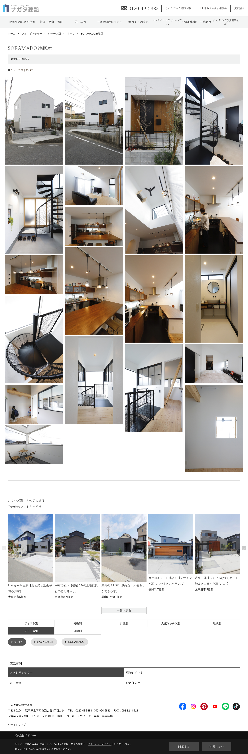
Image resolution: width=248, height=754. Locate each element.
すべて (19, 641)
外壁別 (124, 623)
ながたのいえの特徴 (22, 22)
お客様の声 (133, 683)
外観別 (78, 631)
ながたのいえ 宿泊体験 (178, 8)
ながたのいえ (45, 641)
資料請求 (239, 8)
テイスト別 (31, 623)
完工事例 (15, 683)
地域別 (217, 623)
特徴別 (78, 623)
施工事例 (80, 22)
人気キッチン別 (170, 623)
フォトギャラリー (21, 672)
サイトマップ (18, 724)
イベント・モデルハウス (167, 22)
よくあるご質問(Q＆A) (226, 22)
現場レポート (134, 672)
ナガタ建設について (109, 22)
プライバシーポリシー (99, 744)
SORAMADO (76, 641)
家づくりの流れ (138, 22)
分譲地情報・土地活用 (196, 22)
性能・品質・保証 (51, 22)
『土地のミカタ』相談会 (213, 8)
